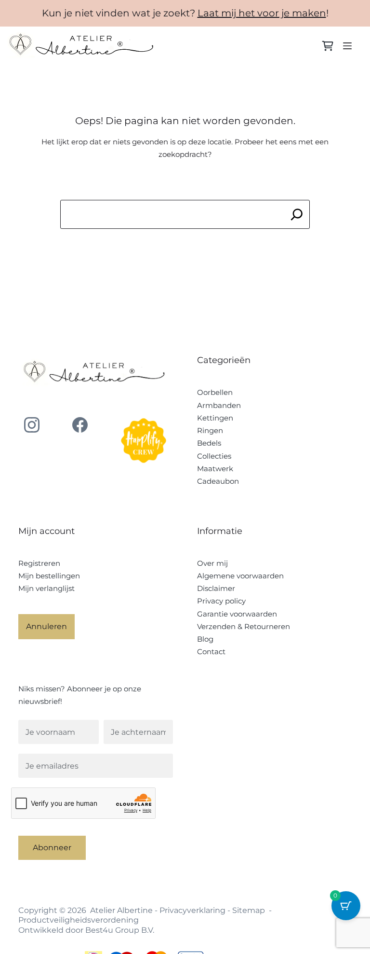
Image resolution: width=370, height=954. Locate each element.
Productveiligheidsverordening (78, 920)
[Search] (296, 214)
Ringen (210, 430)
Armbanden (219, 405)
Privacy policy (221, 600)
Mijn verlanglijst (46, 588)
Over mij (212, 563)
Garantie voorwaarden (237, 613)
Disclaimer (216, 588)
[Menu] (347, 46)
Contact (211, 651)
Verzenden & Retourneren (243, 626)
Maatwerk (215, 468)
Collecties (214, 456)
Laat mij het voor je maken (262, 13)
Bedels (209, 443)
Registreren (39, 563)
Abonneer (52, 847)
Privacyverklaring (192, 910)
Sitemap (248, 910)
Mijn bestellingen (49, 575)
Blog (205, 639)
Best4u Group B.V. (119, 930)
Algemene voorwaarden (240, 575)
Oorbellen (215, 392)
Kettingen (215, 417)
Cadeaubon (218, 481)
